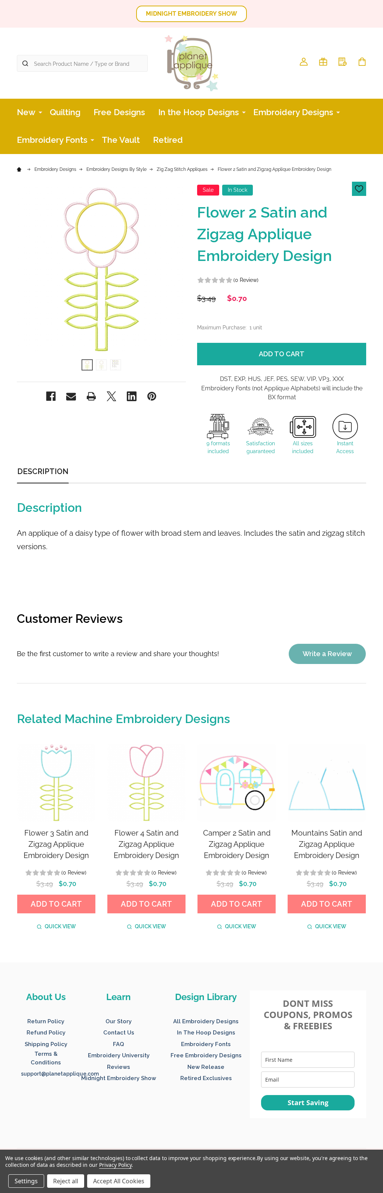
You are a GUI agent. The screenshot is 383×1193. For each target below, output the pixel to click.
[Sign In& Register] (304, 62)
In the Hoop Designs (198, 112)
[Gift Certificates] (323, 62)
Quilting (65, 112)
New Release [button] (205, 1067)
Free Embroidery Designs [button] (206, 1055)
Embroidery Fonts (52, 140)
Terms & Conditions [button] (46, 1058)
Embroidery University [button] (119, 1055)
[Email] (71, 396)
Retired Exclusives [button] (206, 1078)
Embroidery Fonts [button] (206, 1044)
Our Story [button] (118, 1021)
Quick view (60, 926)
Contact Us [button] (118, 1032)
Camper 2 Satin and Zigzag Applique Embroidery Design (236, 844)
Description (42, 471)
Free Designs (119, 112)
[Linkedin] (131, 396)
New (26, 112)
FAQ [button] (118, 1044)
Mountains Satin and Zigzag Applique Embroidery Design (326, 844)
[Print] (91, 396)
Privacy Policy (115, 1164)
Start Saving (308, 1102)
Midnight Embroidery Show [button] (118, 1078)
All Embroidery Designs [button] (206, 1021)
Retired (168, 140)
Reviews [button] (118, 1067)
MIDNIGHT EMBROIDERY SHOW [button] (191, 13)
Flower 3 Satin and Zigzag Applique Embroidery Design (56, 844)
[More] (40, 112)
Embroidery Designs (293, 112)
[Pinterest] (151, 396)
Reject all (65, 1181)
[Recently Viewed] (342, 62)
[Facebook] (50, 396)
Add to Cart (281, 354)
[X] (111, 396)
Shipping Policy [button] (46, 1044)
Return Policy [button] (45, 1021)
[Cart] (362, 62)
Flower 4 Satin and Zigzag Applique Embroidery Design (146, 844)
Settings (26, 1181)
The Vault (121, 140)
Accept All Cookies (118, 1181)
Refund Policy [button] (46, 1032)
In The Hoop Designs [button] (206, 1032)
